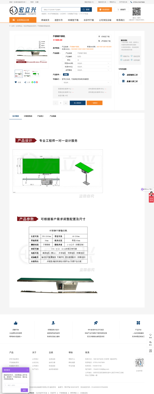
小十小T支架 (83, 13)
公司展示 (35, 366)
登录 (32, 2)
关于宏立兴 (123, 2)
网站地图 (72, 362)
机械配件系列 (14, 366)
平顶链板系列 (14, 362)
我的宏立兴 (102, 2)
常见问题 (72, 366)
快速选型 (52, 366)
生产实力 (35, 369)
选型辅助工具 (132, 74)
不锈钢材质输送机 (44, 26)
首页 (13, 26)
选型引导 (59, 19)
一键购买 (95, 103)
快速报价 (106, 9)
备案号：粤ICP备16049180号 (68, 387)
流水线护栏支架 (41, 393)
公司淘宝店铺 (105, 19)
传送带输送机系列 (31, 26)
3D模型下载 (73, 19)
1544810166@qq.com (101, 369)
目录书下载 (89, 19)
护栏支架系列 (14, 359)
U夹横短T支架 (73, 13)
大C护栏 (63, 13)
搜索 (88, 9)
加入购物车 (77, 103)
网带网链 (73, 393)
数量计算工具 (132, 81)
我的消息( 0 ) (89, 2)
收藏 (19, 82)
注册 (36, 2)
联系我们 (120, 19)
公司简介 (35, 359)
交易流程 (52, 359)
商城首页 (45, 19)
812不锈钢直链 (53, 13)
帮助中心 (113, 2)
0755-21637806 (139, 2)
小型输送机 (84, 393)
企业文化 (35, 362)
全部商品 (20, 26)
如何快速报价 (53, 369)
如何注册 (52, 362)
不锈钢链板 (63, 393)
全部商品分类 (23, 19)
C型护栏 (53, 393)
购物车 (123, 9)
